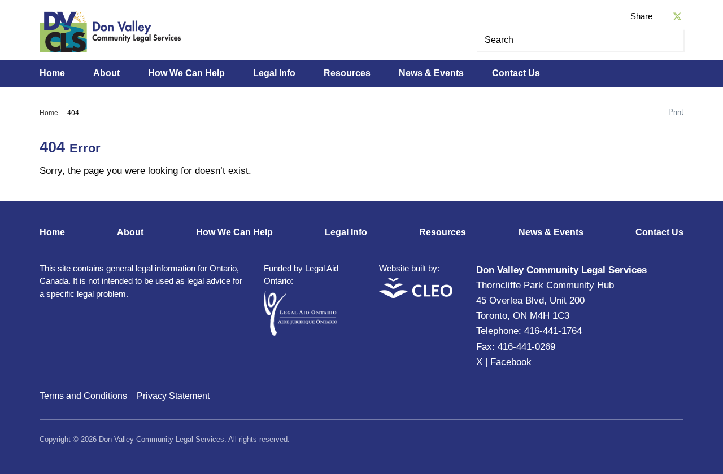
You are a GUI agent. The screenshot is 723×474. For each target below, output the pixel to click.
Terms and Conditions (83, 396)
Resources (347, 73)
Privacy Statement (173, 396)
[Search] (672, 40)
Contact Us (516, 73)
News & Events (431, 73)
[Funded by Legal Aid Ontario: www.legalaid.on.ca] (300, 332)
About (106, 73)
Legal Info (274, 73)
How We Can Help (186, 73)
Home (52, 73)
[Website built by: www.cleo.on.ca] (415, 295)
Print (675, 112)
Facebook (511, 362)
